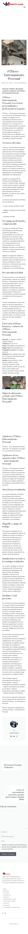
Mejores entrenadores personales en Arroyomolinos (11, 680)
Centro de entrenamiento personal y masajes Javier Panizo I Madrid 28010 (15, 795)
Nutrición (6, 893)
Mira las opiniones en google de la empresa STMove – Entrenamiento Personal (13, 710)
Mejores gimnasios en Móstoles (13, 693)
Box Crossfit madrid (9, 901)
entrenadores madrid (9, 899)
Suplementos (7, 895)
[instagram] (2, 913)
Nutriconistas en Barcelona (11, 907)
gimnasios (6, 897)
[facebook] (5, 913)
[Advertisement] (14, 25)
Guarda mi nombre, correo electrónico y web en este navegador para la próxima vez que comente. (14, 847)
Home (4, 888)
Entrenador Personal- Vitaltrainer (13, 766)
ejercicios (6, 891)
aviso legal (6, 905)
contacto (6, 903)
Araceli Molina (21, 83)
